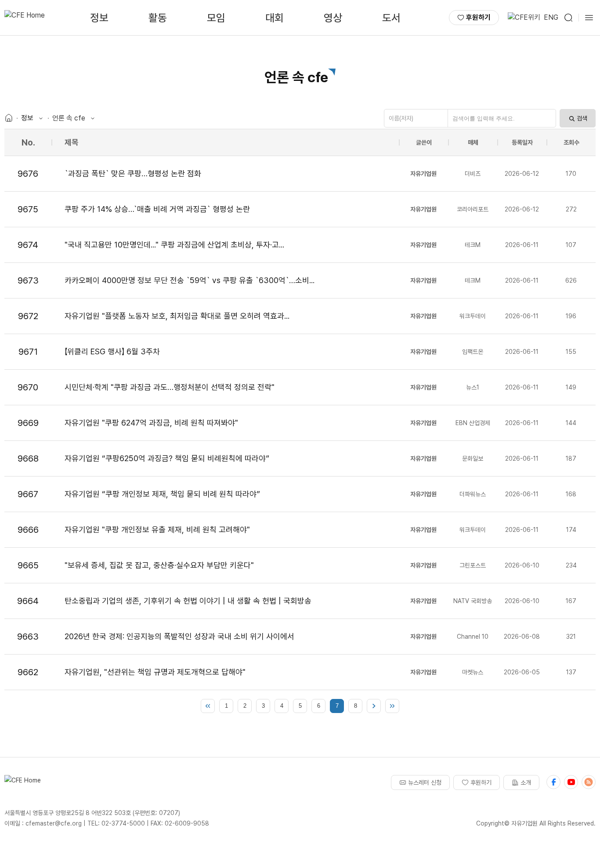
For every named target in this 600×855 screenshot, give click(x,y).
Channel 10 (472, 636)
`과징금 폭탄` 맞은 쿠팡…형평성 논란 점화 (133, 173)
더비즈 (473, 173)
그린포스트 (472, 565)
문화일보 (472, 458)
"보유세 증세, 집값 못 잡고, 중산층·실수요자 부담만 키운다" (159, 565)
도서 (391, 17)
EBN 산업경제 (472, 422)
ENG (551, 17)
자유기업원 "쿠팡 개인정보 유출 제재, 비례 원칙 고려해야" (157, 529)
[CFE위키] (524, 17)
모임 (216, 17)
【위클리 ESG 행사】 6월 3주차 (112, 351)
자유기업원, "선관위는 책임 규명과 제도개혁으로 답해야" (155, 672)
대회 (274, 17)
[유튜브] (571, 782)
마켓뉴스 (472, 672)
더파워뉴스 (472, 494)
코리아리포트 (472, 209)
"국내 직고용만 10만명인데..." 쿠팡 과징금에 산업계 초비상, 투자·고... (174, 244)
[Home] (8, 118)
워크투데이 (472, 316)
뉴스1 (472, 387)
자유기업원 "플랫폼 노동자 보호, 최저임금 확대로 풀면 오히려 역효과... (177, 315)
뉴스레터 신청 (424, 782)
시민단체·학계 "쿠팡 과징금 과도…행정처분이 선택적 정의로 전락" (170, 387)
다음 (374, 706)
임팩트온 (472, 351)
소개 (525, 782)
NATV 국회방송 (472, 600)
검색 (582, 118)
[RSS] (589, 782)
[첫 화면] (24, 17)
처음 (208, 706)
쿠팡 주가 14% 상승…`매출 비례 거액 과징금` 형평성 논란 (157, 209)
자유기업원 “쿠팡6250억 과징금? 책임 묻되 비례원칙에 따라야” (167, 458)
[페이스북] (553, 782)
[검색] (568, 17)
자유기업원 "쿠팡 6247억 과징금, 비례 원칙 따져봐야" (151, 422)
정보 (99, 17)
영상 (333, 17)
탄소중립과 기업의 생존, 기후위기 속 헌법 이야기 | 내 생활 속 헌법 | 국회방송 (188, 600)
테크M (473, 244)
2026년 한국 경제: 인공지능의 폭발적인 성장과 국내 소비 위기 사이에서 (179, 636)
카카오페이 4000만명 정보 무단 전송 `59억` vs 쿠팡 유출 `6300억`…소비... (189, 280)
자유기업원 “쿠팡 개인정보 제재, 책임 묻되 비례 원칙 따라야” (162, 493)
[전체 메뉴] (589, 17)
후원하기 (478, 17)
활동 (157, 17)
